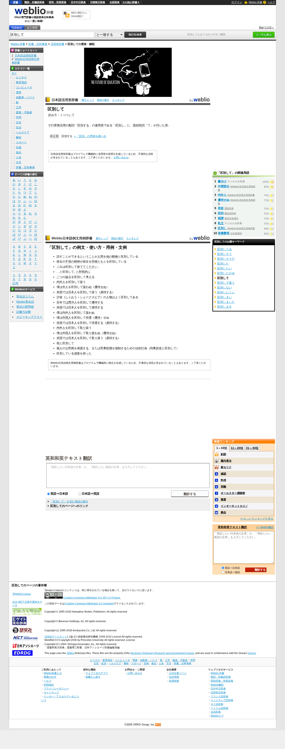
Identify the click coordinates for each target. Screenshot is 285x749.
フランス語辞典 (219, 696)
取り (83, 327)
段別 (221, 213)
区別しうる (224, 249)
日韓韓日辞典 (97, 2)
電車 (18, 92)
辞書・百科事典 (37, 44)
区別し (119, 125)
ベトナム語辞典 (219, 708)
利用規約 (49, 684)
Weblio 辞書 (255, 2)
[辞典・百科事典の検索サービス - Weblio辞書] (34, 13)
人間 (100, 256)
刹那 (223, 454)
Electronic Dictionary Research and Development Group (162, 653)
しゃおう (71, 297)
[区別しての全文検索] (32, 27)
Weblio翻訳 (217, 684)
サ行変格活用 (57, 125)
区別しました (226, 302)
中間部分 (224, 186)
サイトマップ (51, 692)
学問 (18, 117)
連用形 (99, 125)
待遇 (89, 317)
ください (91, 266)
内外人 (61, 282)
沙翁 (59, 297)
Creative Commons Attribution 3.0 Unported (89, 603)
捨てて (81, 266)
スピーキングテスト (29, 317)
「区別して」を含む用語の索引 (69, 501)
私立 (221, 223)
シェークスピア (90, 297)
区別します (224, 306)
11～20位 (237, 448)
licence (252, 653)
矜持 (223, 480)
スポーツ (21, 142)
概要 (223, 499)
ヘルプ (271, 2)
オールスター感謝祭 (233, 493)
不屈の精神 (72, 261)
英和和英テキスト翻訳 (68, 458)
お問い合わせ (121, 157)
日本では (62, 302)
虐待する (106, 292)
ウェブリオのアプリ (97, 673)
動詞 (71, 125)
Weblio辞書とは (53, 673)
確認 (223, 473)
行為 (144, 348)
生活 (18, 127)
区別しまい (224, 297)
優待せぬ (100, 287)
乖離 (223, 486)
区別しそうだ (226, 258)
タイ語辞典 (217, 704)
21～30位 (252, 448)
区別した (223, 263)
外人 (65, 287)
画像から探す (93, 676)
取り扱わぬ (93, 333)
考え (89, 277)
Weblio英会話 (25, 301)
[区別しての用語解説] (16, 27)
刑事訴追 (156, 348)
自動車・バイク (25, 97)
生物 (18, 147)
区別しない (224, 287)
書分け (222, 181)
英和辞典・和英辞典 (222, 680)
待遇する (97, 322)
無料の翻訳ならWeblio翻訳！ (79, 14)
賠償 (109, 348)
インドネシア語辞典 (222, 700)
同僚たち (97, 261)
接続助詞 (139, 125)
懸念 (223, 512)
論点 (68, 277)
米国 (59, 292)
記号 (15, 283)
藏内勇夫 (226, 460)
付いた (160, 125)
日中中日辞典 (78, 2)
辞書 (15, 2)
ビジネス (21, 77)
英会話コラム (25, 296)
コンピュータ (24, 87)
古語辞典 (115, 2)
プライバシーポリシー (56, 688)
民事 (103, 348)
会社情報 (174, 676)
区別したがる (226, 273)
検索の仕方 (50, 676)
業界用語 (21, 82)
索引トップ (88, 100)
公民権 (69, 348)
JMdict (70, 653)
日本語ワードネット (55, 636)
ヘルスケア (22, 132)
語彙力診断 (23, 312)
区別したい (224, 268)
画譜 (221, 218)
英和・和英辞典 (57, 2)
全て (14, 73)
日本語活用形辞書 (65, 100)
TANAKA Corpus (21, 594)
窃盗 (221, 208)
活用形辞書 (57, 44)
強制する (121, 348)
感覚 (77, 353)
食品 (18, 152)
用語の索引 (103, 100)
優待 (97, 317)
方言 (18, 162)
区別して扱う (226, 282)
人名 (18, 157)
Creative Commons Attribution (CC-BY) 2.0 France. (92, 597)
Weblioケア (217, 715)
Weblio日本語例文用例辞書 (72, 238)
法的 (138, 348)
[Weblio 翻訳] (66, 14)
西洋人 (72, 302)
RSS (158, 725)
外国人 (66, 317)
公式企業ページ (178, 673)
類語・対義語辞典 (34, 2)
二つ (59, 277)
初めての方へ (266, 27)
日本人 (72, 292)
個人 (59, 348)
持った (87, 353)
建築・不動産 (24, 112)
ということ (87, 256)
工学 (18, 107)
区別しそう (224, 254)
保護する (83, 348)
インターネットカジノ (234, 506)
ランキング (118, 100)
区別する (83, 125)
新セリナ (226, 467)
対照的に (84, 271)
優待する (97, 302)
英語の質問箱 (25, 306)
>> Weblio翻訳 (265, 527)
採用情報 (174, 680)
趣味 (18, 137)
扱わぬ (87, 287)
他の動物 (112, 256)
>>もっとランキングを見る (256, 518)
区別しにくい (226, 292)
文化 (18, 122)
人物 (109, 297)
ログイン (236, 2)
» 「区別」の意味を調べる (90, 136)
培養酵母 (224, 233)
